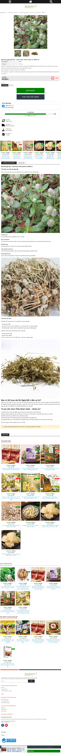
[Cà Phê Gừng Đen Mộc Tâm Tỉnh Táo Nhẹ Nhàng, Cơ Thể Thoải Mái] (7, 631)
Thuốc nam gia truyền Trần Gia (9, 685)
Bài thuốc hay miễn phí (6, 714)
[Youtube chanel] (6, 725)
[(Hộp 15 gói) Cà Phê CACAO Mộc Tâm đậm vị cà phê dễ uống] (23, 631)
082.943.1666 (9, 107)
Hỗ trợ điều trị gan (4, 699)
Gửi (31, 681)
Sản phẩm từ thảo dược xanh (8, 697)
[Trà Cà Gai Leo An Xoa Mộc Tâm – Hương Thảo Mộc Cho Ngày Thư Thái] (17, 150)
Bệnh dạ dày (3, 711)
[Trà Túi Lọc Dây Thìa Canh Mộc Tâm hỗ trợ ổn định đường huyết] (50, 458)
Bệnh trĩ (2, 687)
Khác (2, 694)
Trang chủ (4, 12)
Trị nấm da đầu (4, 689)
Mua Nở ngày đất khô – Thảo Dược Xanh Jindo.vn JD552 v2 (32, 12)
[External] (30, 741)
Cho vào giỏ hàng (30, 97)
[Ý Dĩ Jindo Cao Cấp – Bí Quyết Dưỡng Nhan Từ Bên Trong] (28, 150)
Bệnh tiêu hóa (4, 709)
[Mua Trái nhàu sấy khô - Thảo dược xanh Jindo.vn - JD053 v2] (7, 578)
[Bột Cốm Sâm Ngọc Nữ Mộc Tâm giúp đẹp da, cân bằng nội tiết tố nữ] (30, 458)
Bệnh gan (3, 707)
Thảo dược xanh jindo (13, 12)
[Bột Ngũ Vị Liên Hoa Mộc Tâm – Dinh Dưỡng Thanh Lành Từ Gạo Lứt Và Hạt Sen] (53, 631)
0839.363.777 (9, 105)
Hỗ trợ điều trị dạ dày (5, 702)
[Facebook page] (2, 725)
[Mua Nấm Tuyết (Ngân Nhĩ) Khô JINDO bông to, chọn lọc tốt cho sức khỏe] (50, 150)
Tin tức (2, 735)
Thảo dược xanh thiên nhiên (8, 705)
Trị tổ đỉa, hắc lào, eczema (6, 690)
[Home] (30, 6)
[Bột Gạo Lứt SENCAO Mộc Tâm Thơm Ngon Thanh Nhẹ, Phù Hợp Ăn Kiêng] (10, 458)
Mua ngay (30, 91)
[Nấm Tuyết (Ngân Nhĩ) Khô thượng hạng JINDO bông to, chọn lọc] (10, 543)
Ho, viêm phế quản (5, 701)
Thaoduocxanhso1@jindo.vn (10, 721)
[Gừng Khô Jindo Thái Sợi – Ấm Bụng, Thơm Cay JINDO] (39, 150)
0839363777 (7, 722)
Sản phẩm (3, 732)
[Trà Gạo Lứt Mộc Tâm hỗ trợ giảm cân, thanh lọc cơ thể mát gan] (7, 655)
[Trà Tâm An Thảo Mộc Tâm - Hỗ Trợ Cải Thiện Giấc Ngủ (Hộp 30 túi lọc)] (5, 150)
